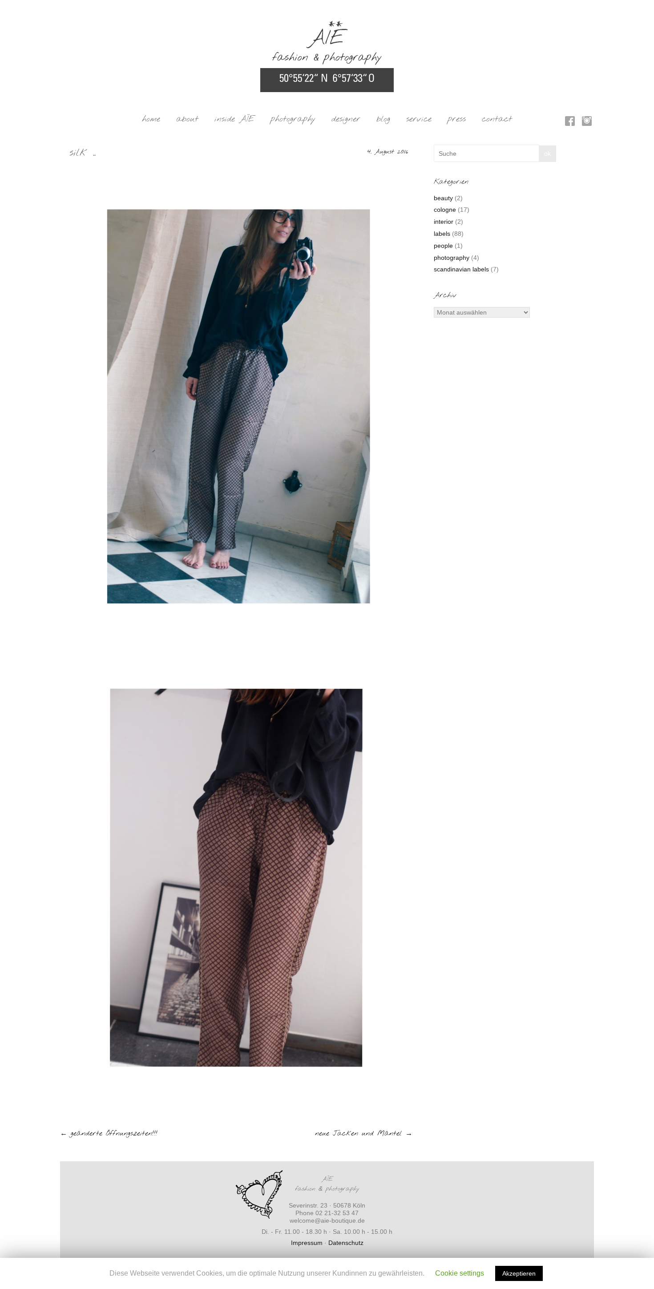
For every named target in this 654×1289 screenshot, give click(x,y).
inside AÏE (234, 119)
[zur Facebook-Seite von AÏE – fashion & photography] (570, 122)
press (457, 119)
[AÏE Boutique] (327, 24)
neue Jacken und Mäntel (363, 1133)
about (187, 119)
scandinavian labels (461, 269)
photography (292, 119)
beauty (443, 198)
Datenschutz (345, 1242)
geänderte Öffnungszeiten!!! (108, 1133)
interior (443, 221)
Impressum (307, 1242)
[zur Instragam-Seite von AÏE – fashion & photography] (587, 122)
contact (497, 119)
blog (383, 119)
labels (442, 233)
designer (345, 119)
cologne (445, 209)
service (419, 119)
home (151, 119)
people (443, 245)
